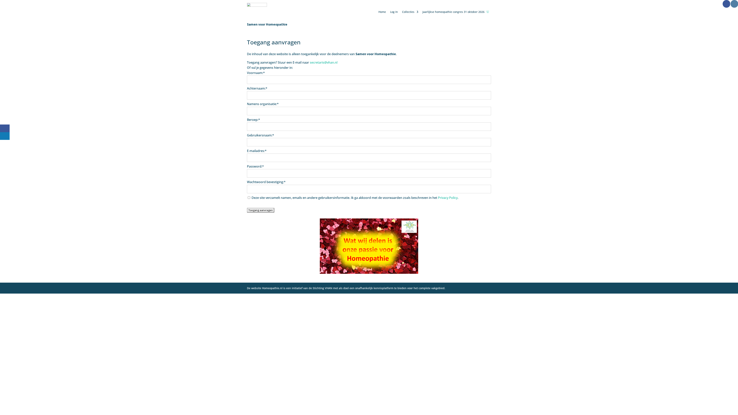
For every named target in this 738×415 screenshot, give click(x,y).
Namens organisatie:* (263, 104)
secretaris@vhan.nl (323, 62)
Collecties (408, 12)
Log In (394, 12)
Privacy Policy (448, 198)
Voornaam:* (256, 73)
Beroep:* (253, 120)
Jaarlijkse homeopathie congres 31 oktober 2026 (453, 12)
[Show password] (485, 173)
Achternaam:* (257, 88)
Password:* (255, 166)
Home (382, 12)
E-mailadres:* (257, 151)
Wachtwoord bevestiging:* (266, 182)
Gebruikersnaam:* (260, 135)
